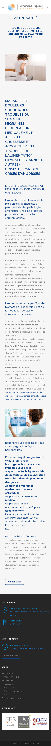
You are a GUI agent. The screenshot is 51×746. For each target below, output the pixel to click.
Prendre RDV (14, 582)
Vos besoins (7, 673)
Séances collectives (12, 687)
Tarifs (4, 695)
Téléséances (9, 684)
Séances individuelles (13, 691)
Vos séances (7, 680)
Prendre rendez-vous (11, 698)
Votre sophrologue (10, 677)
